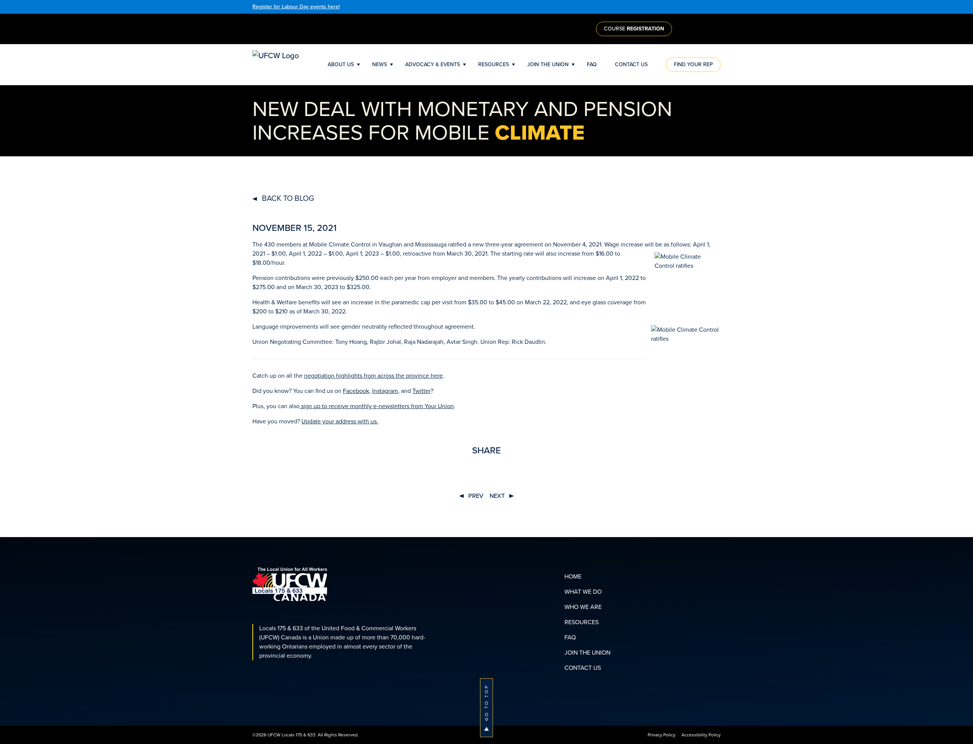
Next (498, 495)
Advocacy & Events (432, 64)
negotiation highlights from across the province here (373, 375)
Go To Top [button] (486, 702)
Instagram (385, 390)
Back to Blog (287, 198)
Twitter (421, 390)
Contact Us (631, 64)
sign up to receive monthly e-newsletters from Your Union (377, 406)
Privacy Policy (661, 734)
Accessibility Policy (701, 734)
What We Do (583, 591)
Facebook (356, 390)
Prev (475, 495)
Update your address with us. (339, 421)
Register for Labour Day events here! (296, 7)
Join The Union (548, 64)
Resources (493, 64)
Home (573, 576)
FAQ (592, 64)
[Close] (718, 7)
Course (634, 29)
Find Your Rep (693, 64)
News (379, 64)
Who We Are (583, 607)
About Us (341, 64)
